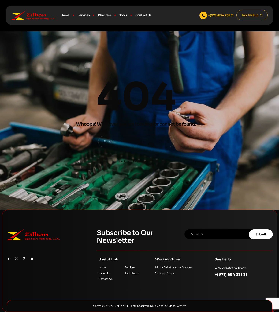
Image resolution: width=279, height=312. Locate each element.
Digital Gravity (177, 305)
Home (65, 15)
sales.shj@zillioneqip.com (230, 267)
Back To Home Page (134, 161)
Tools (123, 15)
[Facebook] (9, 259)
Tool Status (132, 273)
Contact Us (143, 15)
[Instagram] (24, 259)
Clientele (104, 15)
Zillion (120, 305)
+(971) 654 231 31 (231, 274)
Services (84, 15)
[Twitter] (16, 259)
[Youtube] (32, 259)
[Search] (168, 141)
